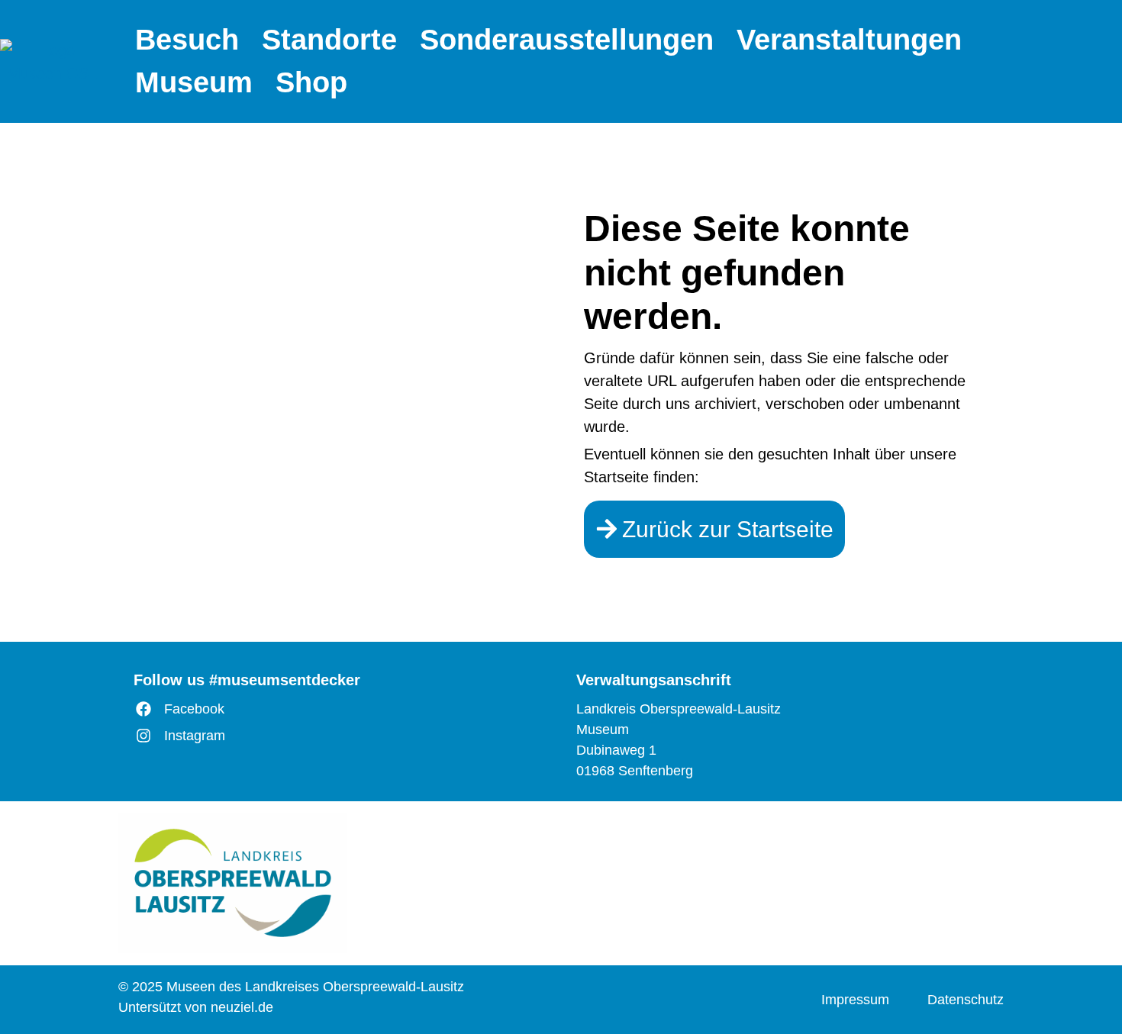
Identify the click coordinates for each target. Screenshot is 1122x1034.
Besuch (187, 40)
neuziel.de (242, 1007)
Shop (311, 82)
